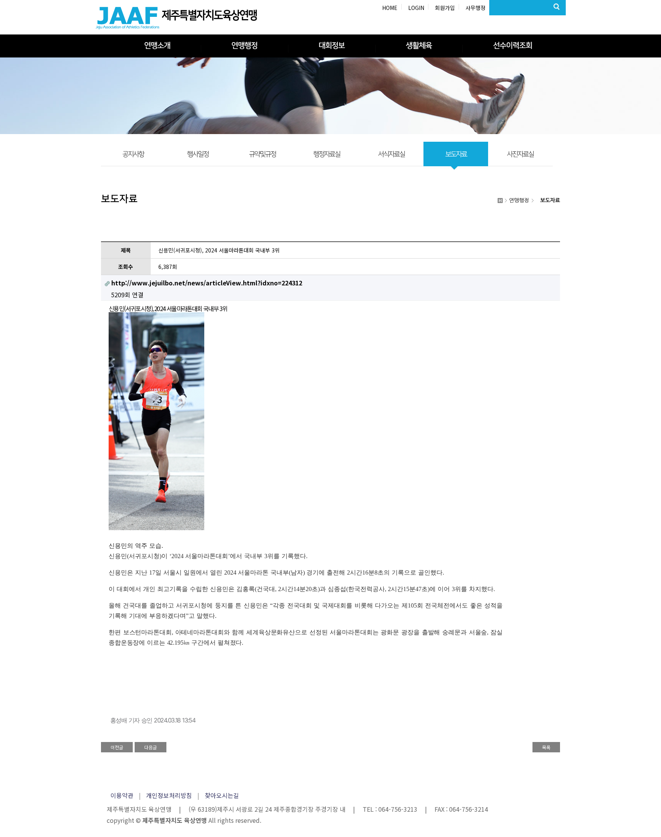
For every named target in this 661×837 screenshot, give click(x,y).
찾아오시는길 (222, 795)
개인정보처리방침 (169, 795)
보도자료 (456, 154)
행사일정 (197, 154)
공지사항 (133, 154)
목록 (546, 747)
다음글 (150, 747)
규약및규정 (262, 154)
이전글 (117, 747)
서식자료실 (391, 154)
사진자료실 (520, 154)
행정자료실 (326, 154)
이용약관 (122, 795)
